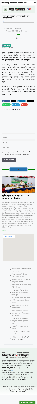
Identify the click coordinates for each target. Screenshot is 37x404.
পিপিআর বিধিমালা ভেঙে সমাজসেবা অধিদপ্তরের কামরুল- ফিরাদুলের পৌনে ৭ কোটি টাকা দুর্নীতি (21, 313)
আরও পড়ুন (3, 230)
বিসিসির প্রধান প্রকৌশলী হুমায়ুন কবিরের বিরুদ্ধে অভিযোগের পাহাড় (21, 275)
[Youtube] (30, 9)
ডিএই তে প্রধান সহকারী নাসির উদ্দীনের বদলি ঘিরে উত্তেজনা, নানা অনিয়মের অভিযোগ (21, 300)
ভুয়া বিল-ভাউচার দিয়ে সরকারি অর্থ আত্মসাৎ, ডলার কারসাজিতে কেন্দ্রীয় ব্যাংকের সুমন (20, 292)
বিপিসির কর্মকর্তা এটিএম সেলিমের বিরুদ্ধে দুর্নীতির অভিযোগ (21, 286)
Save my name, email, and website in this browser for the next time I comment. (17, 153)
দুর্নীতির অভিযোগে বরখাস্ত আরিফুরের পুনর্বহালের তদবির (20, 307)
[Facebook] (28, 9)
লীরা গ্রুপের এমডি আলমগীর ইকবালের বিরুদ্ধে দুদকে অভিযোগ (21, 280)
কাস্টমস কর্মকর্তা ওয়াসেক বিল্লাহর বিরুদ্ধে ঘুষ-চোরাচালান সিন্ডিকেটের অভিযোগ (20, 321)
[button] (5, 9)
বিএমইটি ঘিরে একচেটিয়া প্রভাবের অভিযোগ (20, 327)
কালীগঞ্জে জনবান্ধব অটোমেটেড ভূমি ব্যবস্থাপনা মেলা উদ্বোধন (15, 197)
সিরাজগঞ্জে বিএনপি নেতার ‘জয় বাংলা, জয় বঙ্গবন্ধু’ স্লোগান (21, 270)
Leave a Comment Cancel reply (21, 333)
